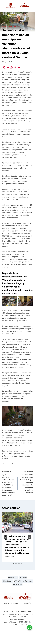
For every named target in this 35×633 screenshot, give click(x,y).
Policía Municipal (14, 26)
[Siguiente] (29, 537)
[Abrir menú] (31, 4)
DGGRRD (4, 26)
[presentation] (17, 522)
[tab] (13, 563)
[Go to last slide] (5, 537)
